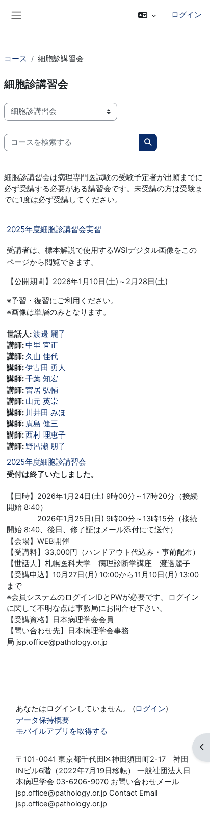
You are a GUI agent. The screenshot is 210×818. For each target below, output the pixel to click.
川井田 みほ (45, 412)
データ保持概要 (42, 720)
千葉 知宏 (41, 379)
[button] (147, 15)
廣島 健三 (41, 423)
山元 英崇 (41, 401)
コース (15, 58)
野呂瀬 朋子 (45, 446)
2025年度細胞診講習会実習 (54, 229)
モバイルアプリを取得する (62, 731)
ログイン (186, 14)
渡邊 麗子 (49, 334)
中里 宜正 (41, 345)
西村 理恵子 (45, 435)
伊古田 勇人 (45, 367)
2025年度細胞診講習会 (46, 462)
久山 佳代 (41, 356)
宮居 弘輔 (41, 390)
